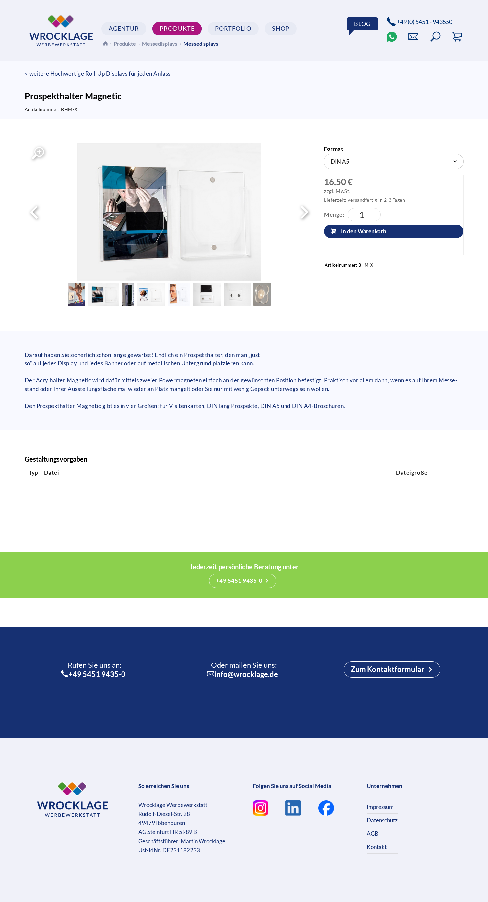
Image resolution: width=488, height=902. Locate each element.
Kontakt (377, 846)
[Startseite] (105, 43)
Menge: (334, 214)
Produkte (125, 43)
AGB (372, 833)
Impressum (380, 806)
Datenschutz (382, 820)
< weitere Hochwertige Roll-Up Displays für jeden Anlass (98, 73)
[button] (435, 37)
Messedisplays (159, 43)
